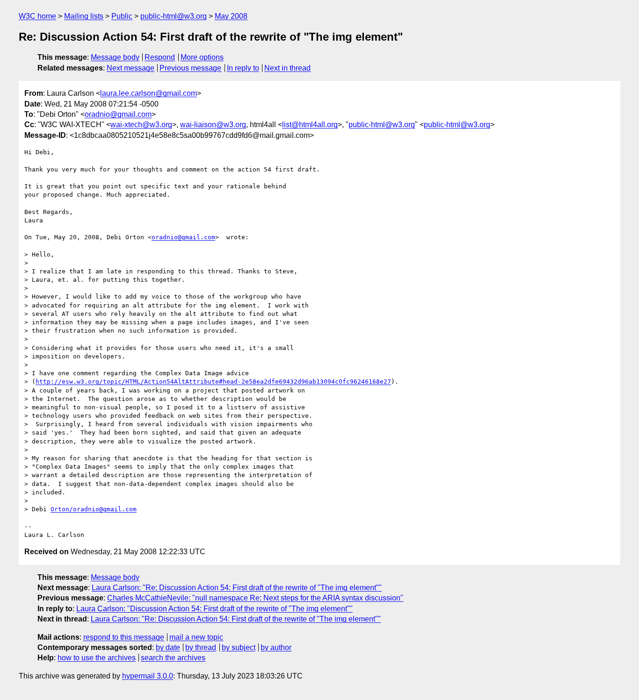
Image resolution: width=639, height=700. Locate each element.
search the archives (173, 658)
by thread (200, 647)
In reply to (243, 68)
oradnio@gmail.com (118, 114)
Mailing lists (83, 16)
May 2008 (231, 16)
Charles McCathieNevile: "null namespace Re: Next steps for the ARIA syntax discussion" (255, 598)
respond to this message (123, 637)
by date (168, 647)
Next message (130, 68)
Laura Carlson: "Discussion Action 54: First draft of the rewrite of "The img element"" (214, 609)
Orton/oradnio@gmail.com (94, 509)
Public (121, 16)
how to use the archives (97, 658)
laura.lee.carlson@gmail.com (148, 93)
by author (276, 647)
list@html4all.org (310, 125)
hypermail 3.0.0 (147, 676)
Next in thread (287, 68)
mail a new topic (196, 637)
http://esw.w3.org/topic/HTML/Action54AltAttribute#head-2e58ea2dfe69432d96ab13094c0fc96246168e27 (213, 381)
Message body (115, 57)
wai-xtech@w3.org (141, 125)
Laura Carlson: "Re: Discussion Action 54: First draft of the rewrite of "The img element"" (237, 588)
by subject (238, 647)
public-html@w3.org (173, 16)
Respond (160, 57)
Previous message (190, 68)
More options (202, 57)
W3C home (37, 16)
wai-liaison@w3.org (213, 125)
